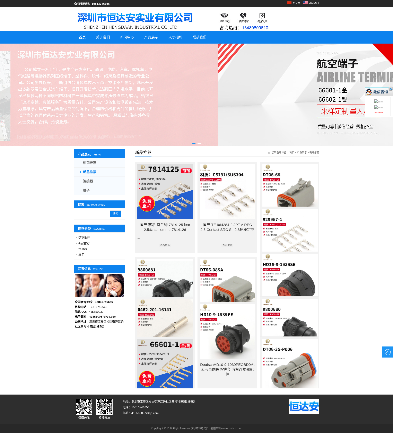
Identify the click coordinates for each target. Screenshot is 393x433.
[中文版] (295, 4)
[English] (311, 4)
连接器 (88, 181)
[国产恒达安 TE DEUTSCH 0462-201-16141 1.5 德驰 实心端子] (165, 326)
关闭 (390, 89)
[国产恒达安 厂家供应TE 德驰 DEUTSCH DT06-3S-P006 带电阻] (290, 366)
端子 (86, 190)
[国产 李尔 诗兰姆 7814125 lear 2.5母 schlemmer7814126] (165, 191)
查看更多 (165, 245)
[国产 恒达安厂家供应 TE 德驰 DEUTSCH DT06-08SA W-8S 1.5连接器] (227, 286)
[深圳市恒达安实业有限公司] (196, 19)
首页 (82, 37)
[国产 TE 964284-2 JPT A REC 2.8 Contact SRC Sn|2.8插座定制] (227, 191)
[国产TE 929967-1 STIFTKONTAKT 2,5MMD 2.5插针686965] (290, 236)
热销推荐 (89, 162)
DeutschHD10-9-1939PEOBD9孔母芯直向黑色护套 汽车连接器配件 (227, 370)
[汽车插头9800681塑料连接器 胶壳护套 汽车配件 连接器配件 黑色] (165, 286)
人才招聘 (175, 37)
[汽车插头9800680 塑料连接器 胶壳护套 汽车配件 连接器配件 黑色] (290, 326)
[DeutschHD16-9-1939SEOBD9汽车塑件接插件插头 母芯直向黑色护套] (290, 281)
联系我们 (200, 37)
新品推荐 (314, 152)
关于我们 (103, 37)
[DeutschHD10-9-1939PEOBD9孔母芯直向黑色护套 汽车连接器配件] (227, 331)
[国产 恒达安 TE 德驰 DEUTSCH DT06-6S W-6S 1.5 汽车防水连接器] (290, 191)
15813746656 (101, 3)
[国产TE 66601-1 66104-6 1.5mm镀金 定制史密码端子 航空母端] (165, 366)
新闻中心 (127, 37)
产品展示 (151, 37)
